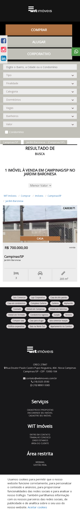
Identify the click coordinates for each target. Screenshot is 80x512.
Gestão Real (40, 464)
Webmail (40, 462)
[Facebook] (3, 40)
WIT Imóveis (10, 195)
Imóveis (39, 195)
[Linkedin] (3, 58)
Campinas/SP (54, 195)
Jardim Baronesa (14, 201)
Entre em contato (40, 434)
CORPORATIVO (39, 54)
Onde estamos (40, 440)
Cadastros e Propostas (40, 409)
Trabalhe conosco (40, 437)
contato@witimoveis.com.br (41, 378)
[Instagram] (3, 49)
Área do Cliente (40, 443)
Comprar (26, 195)
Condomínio (16, 132)
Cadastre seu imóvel (40, 415)
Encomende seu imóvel (40, 412)
